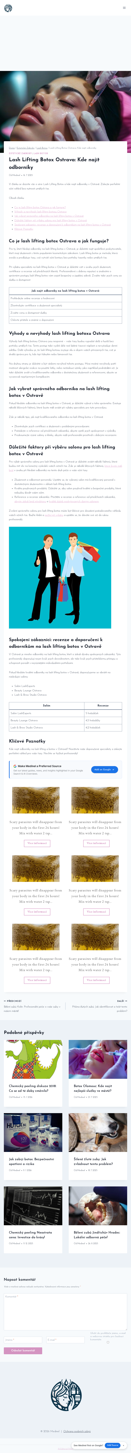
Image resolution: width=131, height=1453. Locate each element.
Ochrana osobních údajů (77, 1431)
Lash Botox (41, 154)
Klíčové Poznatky (23, 229)
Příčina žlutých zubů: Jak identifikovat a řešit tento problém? (99, 1006)
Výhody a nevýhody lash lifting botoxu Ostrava (40, 211)
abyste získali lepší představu (30, 501)
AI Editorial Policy (65, 1449)
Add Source (112, 1445)
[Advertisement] (65, 39)
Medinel (16, 175)
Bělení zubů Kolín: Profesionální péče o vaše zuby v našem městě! (32, 1006)
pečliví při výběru (54, 515)
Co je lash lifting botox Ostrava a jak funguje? (40, 207)
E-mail (52, 1340)
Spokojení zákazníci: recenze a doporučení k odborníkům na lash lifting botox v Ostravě (62, 224)
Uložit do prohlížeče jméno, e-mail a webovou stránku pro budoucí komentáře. (108, 1336)
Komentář (11, 1296)
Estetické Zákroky (20, 154)
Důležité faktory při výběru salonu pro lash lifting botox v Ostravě (50, 220)
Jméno (9, 1340)
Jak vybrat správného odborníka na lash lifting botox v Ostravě (49, 216)
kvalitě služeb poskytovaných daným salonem (74, 501)
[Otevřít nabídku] (124, 7)
